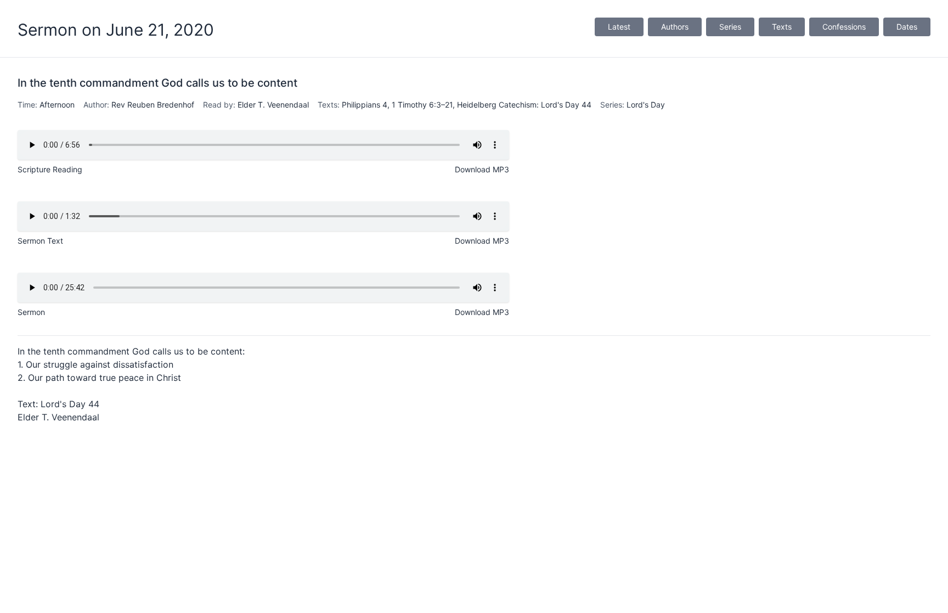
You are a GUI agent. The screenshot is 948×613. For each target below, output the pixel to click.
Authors (675, 26)
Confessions (844, 26)
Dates (906, 26)
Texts (782, 26)
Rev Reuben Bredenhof (152, 104)
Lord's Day (646, 104)
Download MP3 (482, 169)
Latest (619, 26)
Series (730, 26)
